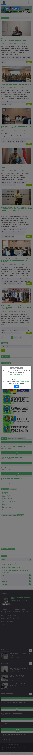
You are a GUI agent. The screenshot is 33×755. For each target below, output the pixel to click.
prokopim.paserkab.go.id (16, 374)
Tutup (16, 386)
